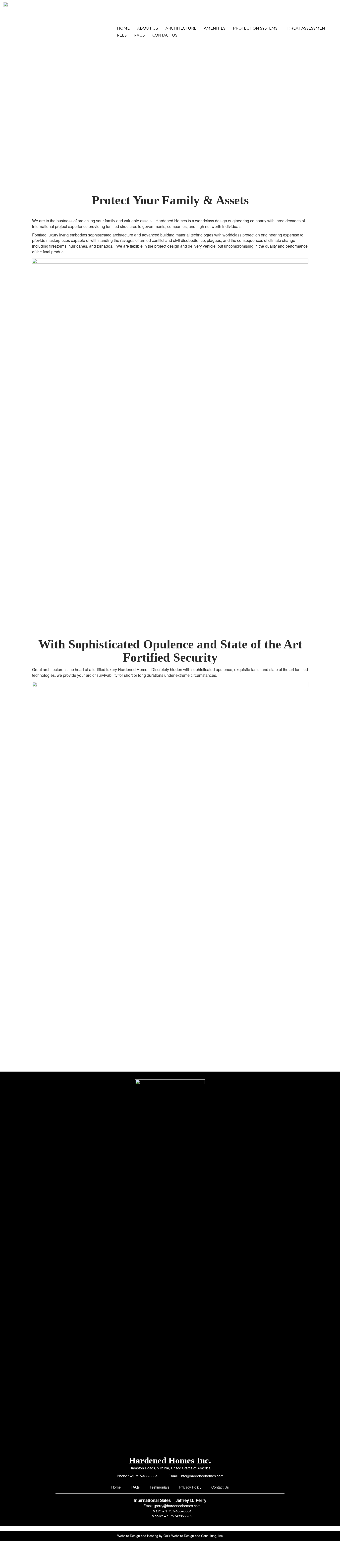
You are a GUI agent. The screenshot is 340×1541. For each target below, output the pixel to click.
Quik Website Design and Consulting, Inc (193, 1535)
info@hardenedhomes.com (202, 1475)
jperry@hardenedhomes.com (177, 1505)
